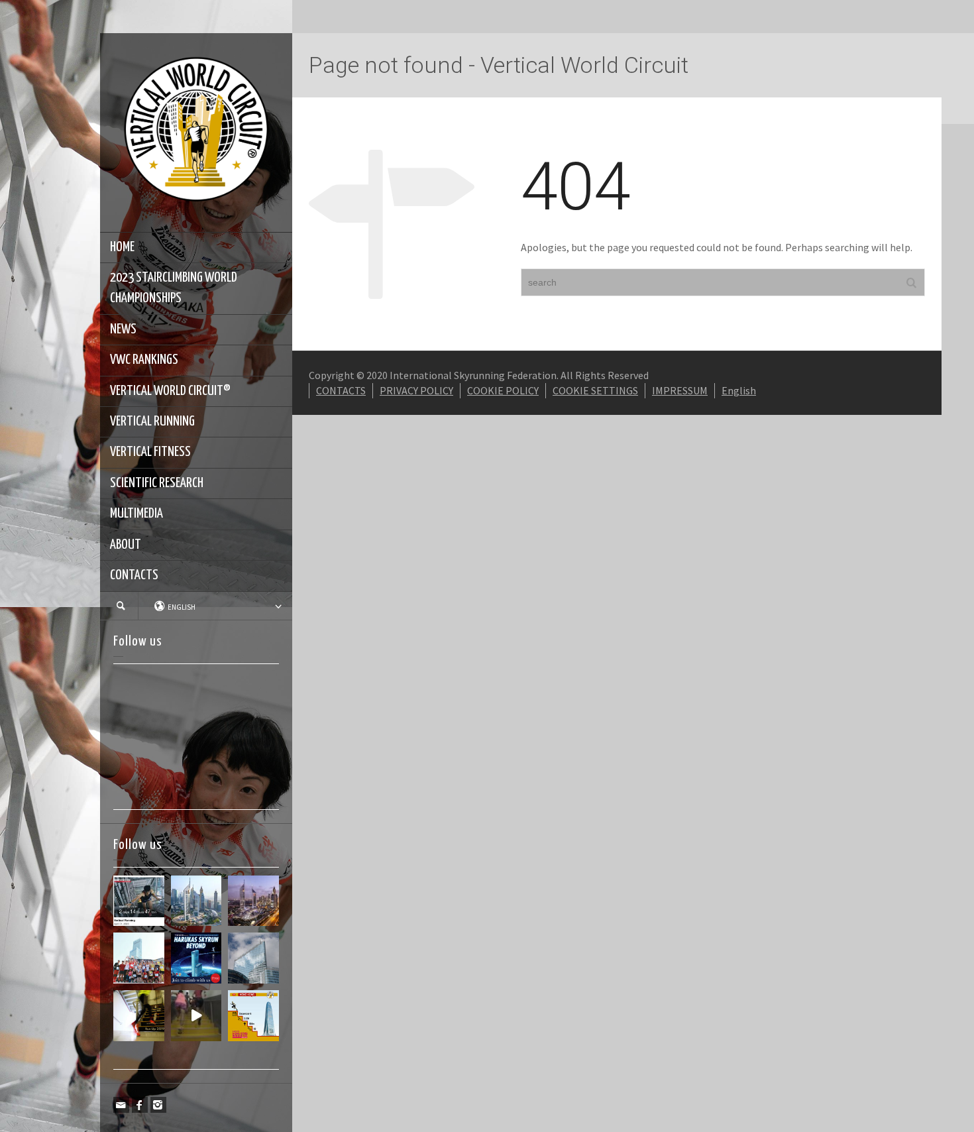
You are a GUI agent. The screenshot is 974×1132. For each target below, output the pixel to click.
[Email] (121, 1105)
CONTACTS (134, 575)
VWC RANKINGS (144, 360)
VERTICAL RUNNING (152, 421)
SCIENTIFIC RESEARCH (156, 483)
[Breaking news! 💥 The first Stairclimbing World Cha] (253, 901)
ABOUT (125, 544)
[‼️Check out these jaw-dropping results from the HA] (138, 958)
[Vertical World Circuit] (196, 131)
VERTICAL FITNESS (150, 452)
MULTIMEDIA (136, 513)
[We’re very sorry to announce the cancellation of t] (138, 1015)
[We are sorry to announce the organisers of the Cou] (253, 958)
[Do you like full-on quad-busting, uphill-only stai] (196, 1015)
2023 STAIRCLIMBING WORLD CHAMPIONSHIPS (173, 288)
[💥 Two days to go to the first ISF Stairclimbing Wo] (196, 901)
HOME (122, 247)
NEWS (123, 329)
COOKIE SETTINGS (595, 390)
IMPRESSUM (680, 390)
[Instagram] (158, 1105)
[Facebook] (140, 1105)
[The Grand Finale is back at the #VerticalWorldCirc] (253, 1015)
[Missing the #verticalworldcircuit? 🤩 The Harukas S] (196, 958)
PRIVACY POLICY (416, 390)
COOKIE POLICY (503, 390)
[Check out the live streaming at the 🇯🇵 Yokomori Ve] (138, 901)
